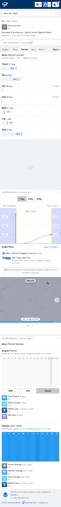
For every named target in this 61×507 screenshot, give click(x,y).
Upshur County (30, 57)
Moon (41, 49)
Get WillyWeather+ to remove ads (18, 42)
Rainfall (24, 49)
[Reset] (51, 13)
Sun (33, 49)
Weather (5, 49)
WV (18, 57)
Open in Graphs (51, 246)
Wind (15, 49)
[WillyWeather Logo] (7, 4)
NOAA (13, 494)
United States (8, 57)
